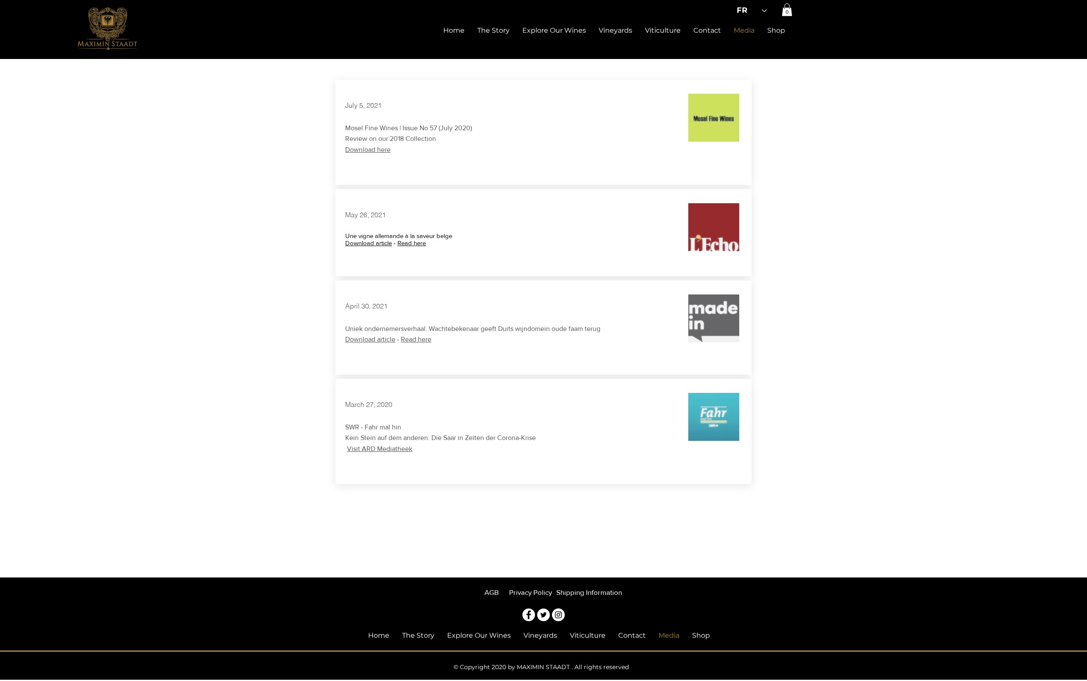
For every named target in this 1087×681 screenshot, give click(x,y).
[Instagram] (558, 614)
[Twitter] (543, 614)
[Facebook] (528, 614)
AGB (492, 592)
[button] (787, 9)
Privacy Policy (530, 592)
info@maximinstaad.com (664, 591)
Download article (368, 243)
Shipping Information (589, 592)
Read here (411, 243)
